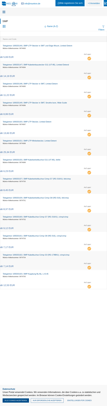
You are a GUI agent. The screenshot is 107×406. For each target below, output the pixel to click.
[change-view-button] (4, 26)
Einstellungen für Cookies (79, 400)
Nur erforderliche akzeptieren (47, 400)
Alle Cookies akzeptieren (16, 400)
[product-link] (53, 51)
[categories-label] (4, 12)
